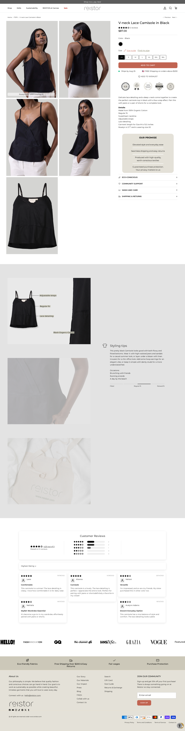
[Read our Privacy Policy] (128, 393)
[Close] (134, 331)
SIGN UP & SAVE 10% (72, 382)
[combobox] (60, 372)
